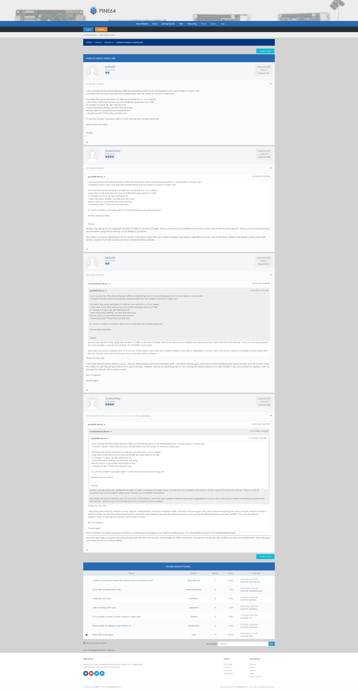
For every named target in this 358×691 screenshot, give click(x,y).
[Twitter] (96, 673)
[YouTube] (91, 673)
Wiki (181, 23)
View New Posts (90, 35)
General (98, 42)
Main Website (142, 23)
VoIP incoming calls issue (104, 607)
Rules (155, 23)
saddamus (194, 607)
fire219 (271, 687)
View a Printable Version (96, 643)
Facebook (228, 664)
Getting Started (168, 23)
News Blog (192, 23)
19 (215, 634)
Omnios (193, 616)
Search (213, 23)
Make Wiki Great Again (103, 634)
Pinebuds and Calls (102, 598)
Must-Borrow (194, 580)
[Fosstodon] (102, 673)
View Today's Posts (107, 35)
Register (101, 29)
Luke (194, 634)
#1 (271, 84)
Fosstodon (228, 673)
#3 (271, 275)
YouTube (228, 670)
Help (223, 23)
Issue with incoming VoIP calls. (107, 589)
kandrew (194, 598)
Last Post (244, 582)
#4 (271, 415)
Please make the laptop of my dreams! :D (112, 625)
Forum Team (255, 676)
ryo (250, 618)
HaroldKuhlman (193, 589)
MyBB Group (115, 687)
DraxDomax (193, 625)
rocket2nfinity (112, 150)
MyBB (96, 687)
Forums (252, 664)
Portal (203, 23)
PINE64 (89, 42)
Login (88, 29)
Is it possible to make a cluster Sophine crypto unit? (117, 616)
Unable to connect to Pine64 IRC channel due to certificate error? (123, 580)
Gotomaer (253, 627)
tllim (251, 636)
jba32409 (110, 66)
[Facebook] (85, 673)
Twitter (227, 667)
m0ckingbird (241, 687)
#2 (271, 168)
